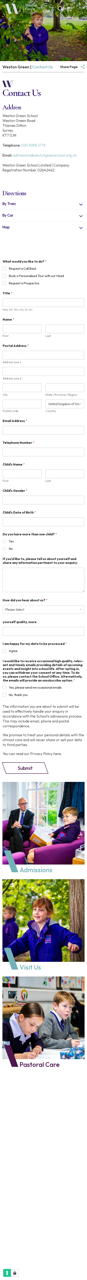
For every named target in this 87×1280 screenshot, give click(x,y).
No (11, 549)
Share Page (69, 66)
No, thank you (18, 695)
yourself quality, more (20, 622)
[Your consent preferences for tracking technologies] (15, 1273)
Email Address (15, 421)
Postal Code (10, 411)
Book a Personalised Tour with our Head (36, 276)
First (5, 336)
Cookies (30, 1244)
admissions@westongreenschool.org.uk (44, 155)
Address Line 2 (12, 378)
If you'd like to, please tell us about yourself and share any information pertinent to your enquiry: (40, 561)
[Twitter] (24, 1202)
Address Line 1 (12, 362)
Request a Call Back (22, 268)
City (5, 395)
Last (48, 336)
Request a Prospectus (24, 283)
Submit (25, 768)
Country (51, 411)
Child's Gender (15, 491)
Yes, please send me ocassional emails (35, 687)
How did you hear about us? (25, 600)
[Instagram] (14, 1202)
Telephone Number (18, 443)
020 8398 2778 (33, 145)
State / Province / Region (61, 395)
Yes (11, 541)
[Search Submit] (60, 8)
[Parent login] (52, 9)
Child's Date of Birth (19, 512)
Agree (13, 651)
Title (7, 293)
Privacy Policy (11, 1244)
